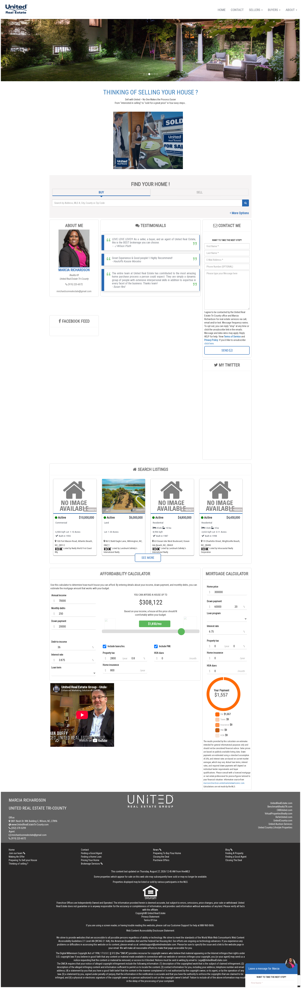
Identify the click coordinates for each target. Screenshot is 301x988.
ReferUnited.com (284, 817)
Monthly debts (58, 608)
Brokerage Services (91, 863)
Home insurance (111, 664)
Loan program (214, 613)
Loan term (56, 667)
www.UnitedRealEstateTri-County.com (30, 824)
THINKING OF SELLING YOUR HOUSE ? (150, 92)
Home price (212, 586)
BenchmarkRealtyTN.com (280, 806)
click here (209, 343)
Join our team (16, 853)
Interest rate (57, 654)
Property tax (109, 652)
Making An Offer (17, 856)
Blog (227, 849)
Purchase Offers (161, 860)
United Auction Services (280, 824)
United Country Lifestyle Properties (275, 827)
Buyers (273, 10)
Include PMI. (165, 646)
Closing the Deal (161, 856)
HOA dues (159, 652)
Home (222, 10)
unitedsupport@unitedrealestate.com (157, 944)
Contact (237, 10)
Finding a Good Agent (91, 853)
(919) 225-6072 (75, 284)
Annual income (58, 595)
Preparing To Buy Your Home (167, 853)
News (156, 849)
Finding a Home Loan (91, 856)
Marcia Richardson (74, 270)
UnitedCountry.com (282, 820)
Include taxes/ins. (116, 646)
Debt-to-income (59, 641)
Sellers (255, 10)
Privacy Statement (150, 916)
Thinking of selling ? (18, 863)
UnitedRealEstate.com (281, 803)
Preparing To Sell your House (23, 860)
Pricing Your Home (90, 860)
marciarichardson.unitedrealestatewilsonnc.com (223, 783)
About (290, 10)
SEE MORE (147, 557)
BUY (101, 192)
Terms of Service (232, 336)
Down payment (58, 621)
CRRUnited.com (284, 810)
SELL (199, 192)
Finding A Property (234, 853)
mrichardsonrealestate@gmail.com (74, 291)
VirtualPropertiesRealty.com (278, 813)
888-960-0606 (207, 925)
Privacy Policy (211, 340)
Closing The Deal (233, 860)
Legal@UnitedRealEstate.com (212, 960)
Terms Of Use (150, 920)
